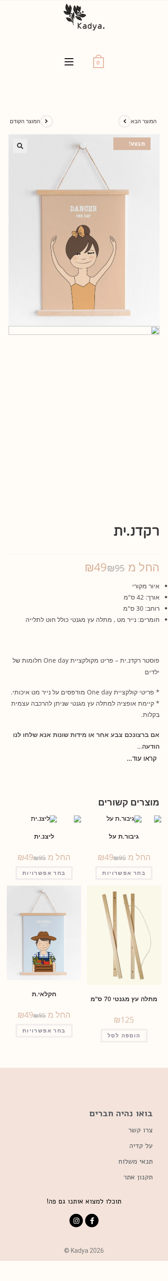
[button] (117, 825)
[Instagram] (76, 1220)
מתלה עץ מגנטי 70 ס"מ (123, 998)
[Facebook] (92, 1220)
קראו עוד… (142, 758)
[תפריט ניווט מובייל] (69, 62)
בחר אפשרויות (124, 873)
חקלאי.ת (44, 994)
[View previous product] (46, 121)
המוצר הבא (144, 121)
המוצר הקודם (25, 121)
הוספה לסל (124, 1035)
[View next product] (124, 121)
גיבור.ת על (124, 836)
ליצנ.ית (44, 836)
